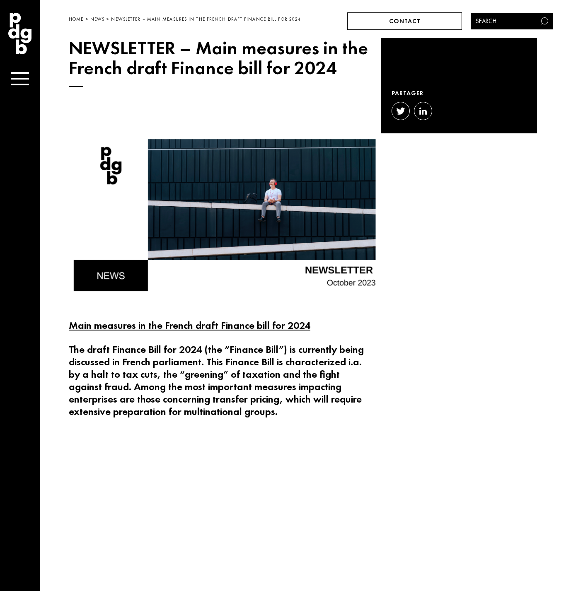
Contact (405, 21)
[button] (545, 21)
